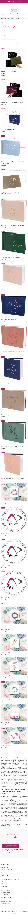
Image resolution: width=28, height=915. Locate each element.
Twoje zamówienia (5, 890)
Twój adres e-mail (6, 842)
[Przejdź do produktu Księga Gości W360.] (14, 519)
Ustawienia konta (5, 892)
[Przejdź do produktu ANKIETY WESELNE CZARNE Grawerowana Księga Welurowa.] (14, 58)
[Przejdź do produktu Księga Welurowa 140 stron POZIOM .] (14, 275)
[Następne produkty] (15, 752)
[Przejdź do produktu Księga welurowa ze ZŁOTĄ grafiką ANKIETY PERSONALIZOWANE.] (14, 179)
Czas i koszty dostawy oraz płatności (10, 879)
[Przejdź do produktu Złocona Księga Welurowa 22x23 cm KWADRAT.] (14, 464)
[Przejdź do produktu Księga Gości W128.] (14, 615)
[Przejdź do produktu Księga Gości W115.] (14, 551)
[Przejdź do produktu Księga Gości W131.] (14, 689)
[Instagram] (2, 873)
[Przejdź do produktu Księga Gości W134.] (14, 712)
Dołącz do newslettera (11, 846)
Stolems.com (14, 911)
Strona (10, 43)
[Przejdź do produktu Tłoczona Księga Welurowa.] (14, 401)
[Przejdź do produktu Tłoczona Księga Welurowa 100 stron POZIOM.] (14, 432)
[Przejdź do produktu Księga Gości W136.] (14, 735)
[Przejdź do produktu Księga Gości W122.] (14, 583)
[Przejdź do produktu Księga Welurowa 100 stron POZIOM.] (14, 243)
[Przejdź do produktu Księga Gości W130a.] (14, 665)
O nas (2, 881)
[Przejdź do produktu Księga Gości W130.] (14, 642)
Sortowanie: (3, 35)
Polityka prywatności (6, 903)
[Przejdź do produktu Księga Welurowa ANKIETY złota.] (14, 306)
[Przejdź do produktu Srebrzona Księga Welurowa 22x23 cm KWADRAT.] (14, 369)
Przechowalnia (4, 894)
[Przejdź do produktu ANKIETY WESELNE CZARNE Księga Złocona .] (14, 89)
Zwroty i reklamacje (6, 901)
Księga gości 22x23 (6, 820)
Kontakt (3, 883)
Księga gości (18, 18)
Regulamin (3, 905)
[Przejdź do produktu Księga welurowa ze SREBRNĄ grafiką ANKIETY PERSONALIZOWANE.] (14, 147)
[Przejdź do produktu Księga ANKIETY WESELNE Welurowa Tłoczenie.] (14, 211)
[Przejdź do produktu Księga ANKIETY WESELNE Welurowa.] (14, 117)
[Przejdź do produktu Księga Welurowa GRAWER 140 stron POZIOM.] (14, 337)
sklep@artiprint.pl (6, 867)
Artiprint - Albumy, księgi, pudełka (7, 18)
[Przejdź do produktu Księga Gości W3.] (14, 492)
